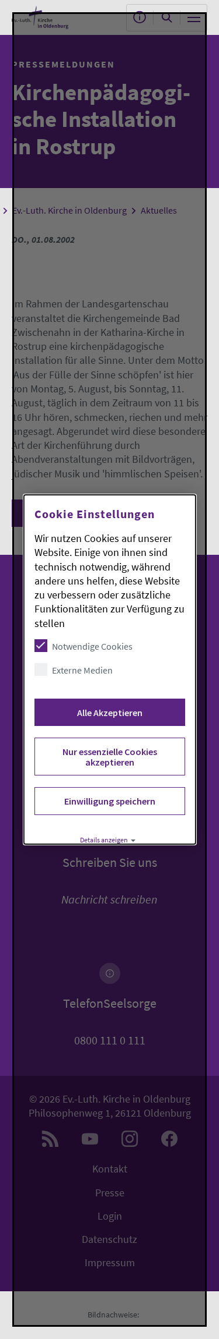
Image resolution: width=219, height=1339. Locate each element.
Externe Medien (81, 670)
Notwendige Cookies (91, 646)
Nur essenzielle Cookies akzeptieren (109, 757)
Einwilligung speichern (109, 801)
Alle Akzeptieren (109, 712)
